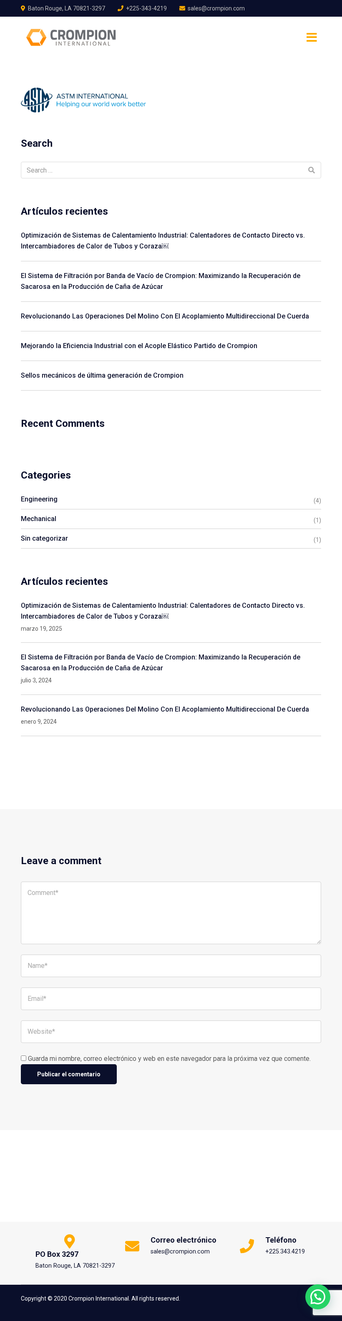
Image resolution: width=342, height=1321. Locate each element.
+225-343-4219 (146, 8)
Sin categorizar (44, 538)
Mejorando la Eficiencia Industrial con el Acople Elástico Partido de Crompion (139, 346)
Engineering (39, 499)
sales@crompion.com (216, 8)
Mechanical (38, 519)
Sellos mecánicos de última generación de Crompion (102, 375)
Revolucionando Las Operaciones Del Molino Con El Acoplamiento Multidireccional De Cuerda (165, 316)
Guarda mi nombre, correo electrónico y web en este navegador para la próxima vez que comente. (169, 1059)
